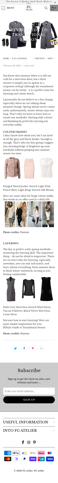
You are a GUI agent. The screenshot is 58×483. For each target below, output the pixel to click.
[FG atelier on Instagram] (28, 443)
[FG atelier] (29, 8)
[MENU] (2, 8)
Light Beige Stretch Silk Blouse (36, 190)
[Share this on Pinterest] (32, 348)
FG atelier (27, 470)
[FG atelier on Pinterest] (34, 443)
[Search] (46, 8)
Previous (39, 59)
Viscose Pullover (12, 310)
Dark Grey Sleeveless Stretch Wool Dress (26, 307)
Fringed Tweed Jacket (15, 186)
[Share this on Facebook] (24, 348)
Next (50, 59)
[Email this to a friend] (41, 348)
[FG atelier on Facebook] (23, 443)
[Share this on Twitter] (15, 348)
